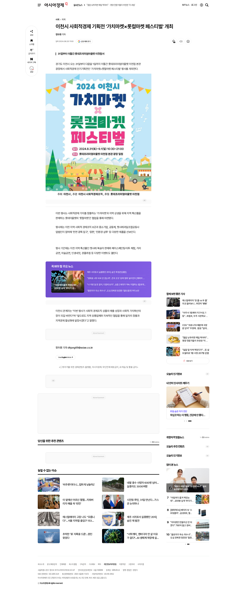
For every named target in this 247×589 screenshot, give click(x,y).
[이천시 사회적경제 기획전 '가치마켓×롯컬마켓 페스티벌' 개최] (98, 135)
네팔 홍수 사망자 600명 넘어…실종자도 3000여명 (143, 484)
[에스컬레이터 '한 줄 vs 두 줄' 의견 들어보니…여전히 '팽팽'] (173, 306)
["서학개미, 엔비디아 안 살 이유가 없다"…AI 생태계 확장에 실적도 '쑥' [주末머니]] (113, 542)
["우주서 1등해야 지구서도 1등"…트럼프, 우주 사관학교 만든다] (173, 318)
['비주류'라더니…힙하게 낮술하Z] (49, 491)
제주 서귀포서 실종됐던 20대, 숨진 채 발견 (142, 518)
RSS (99, 564)
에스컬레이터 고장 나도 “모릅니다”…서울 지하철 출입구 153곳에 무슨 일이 (79, 519)
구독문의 (83, 564)
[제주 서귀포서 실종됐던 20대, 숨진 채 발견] (113, 525)
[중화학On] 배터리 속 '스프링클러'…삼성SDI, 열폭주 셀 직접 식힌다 (181, 513)
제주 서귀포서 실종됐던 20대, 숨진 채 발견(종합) (107, 272)
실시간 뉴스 (77, 5)
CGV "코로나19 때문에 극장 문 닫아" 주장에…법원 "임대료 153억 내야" (195, 327)
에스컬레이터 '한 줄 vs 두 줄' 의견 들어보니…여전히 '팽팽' (194, 302)
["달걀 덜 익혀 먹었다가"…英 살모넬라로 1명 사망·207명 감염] (173, 356)
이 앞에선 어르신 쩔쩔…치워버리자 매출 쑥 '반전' (78, 501)
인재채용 (63, 564)
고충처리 (131, 564)
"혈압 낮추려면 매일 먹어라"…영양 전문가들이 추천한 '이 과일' (195, 339)
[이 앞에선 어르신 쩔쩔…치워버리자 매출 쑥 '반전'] (49, 508)
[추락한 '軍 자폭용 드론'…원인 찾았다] (49, 542)
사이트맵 (141, 564)
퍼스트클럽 (73, 564)
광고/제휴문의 (52, 564)
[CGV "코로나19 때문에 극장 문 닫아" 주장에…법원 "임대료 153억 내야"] (173, 331)
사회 (57, 20)
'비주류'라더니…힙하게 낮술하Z (79, 484)
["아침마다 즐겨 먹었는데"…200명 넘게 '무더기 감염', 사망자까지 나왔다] (202, 503)
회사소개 (41, 564)
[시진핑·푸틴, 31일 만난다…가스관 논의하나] (113, 508)
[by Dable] (154, 442)
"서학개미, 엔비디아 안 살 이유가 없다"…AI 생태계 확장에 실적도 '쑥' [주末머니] (143, 536)
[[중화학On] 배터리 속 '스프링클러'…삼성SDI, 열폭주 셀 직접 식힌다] (202, 516)
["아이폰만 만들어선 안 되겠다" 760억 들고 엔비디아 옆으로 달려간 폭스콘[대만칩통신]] (202, 528)
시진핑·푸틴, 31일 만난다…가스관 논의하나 (143, 501)
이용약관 (122, 564)
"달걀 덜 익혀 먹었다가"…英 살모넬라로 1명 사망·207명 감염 (195, 351)
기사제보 (92, 564)
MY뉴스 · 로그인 (189, 5)
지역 (63, 20)
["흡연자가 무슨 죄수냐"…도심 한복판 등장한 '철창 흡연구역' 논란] (202, 540)
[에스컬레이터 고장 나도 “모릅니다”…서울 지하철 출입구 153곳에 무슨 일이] (49, 525)
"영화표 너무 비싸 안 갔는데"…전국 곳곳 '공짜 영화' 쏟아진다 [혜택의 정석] (116, 278)
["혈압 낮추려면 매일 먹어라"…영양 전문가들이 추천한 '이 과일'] (173, 343)
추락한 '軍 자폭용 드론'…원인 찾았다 (77, 536)
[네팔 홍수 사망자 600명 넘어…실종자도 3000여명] (113, 491)
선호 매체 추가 (85, 41)
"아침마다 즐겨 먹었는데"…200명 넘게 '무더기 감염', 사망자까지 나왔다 (181, 501)
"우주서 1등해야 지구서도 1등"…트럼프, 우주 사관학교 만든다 (195, 314)
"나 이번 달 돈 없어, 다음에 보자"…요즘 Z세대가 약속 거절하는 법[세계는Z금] (116, 284)
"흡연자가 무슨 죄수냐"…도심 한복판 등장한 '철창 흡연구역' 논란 (113, 290)
